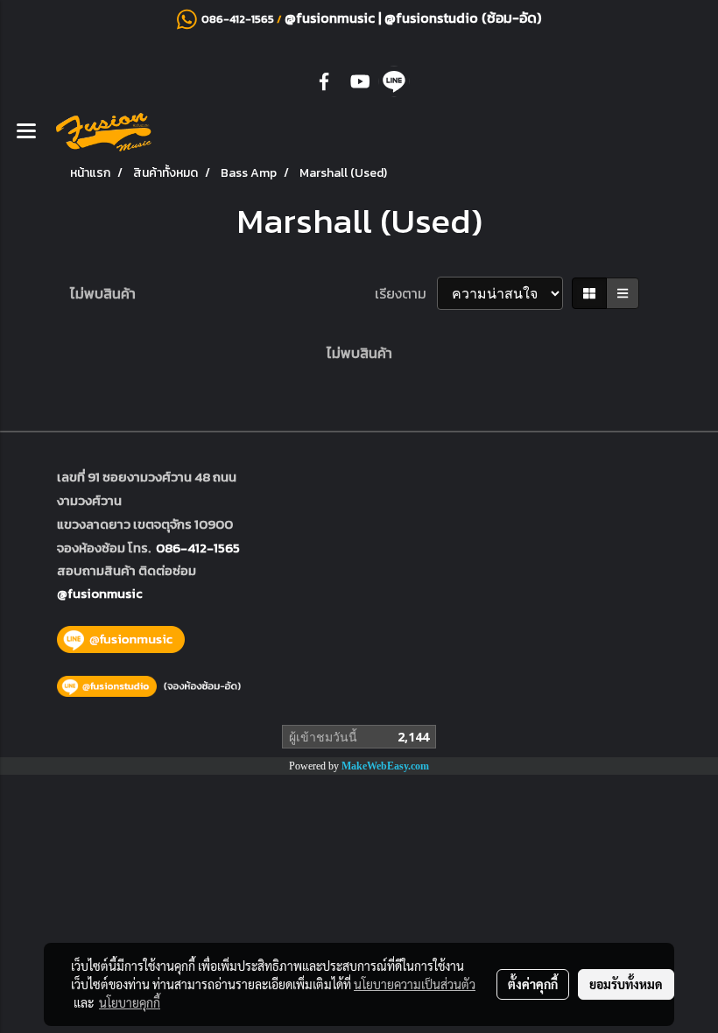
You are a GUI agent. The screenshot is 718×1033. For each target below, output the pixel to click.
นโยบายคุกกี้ (129, 1002)
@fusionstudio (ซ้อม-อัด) (462, 17)
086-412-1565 (198, 548)
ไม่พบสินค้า (103, 293)
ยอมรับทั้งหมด (626, 984)
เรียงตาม (406, 293)
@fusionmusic (331, 17)
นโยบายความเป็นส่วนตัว (414, 984)
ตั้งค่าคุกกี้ (533, 984)
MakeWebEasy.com (385, 766)
